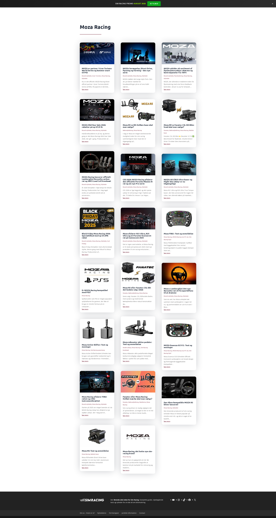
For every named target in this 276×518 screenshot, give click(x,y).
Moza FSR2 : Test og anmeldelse (178, 233)
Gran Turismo (96, 76)
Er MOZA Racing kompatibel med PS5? (95, 291)
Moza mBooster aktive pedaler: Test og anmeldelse (137, 343)
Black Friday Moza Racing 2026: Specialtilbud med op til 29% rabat (96, 235)
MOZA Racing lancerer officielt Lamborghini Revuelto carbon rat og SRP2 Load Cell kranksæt (96, 179)
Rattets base (95, 454)
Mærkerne (142, 402)
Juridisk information (129, 513)
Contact (142, 513)
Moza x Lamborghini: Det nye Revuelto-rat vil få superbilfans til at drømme (178, 290)
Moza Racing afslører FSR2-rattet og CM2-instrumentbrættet (94, 398)
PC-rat (186, 237)
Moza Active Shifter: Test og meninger (95, 345)
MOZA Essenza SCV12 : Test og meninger (178, 346)
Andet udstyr (127, 347)
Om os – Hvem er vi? (87, 513)
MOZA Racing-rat (178, 237)
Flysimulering (178, 76)
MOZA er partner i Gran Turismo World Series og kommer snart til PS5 (97, 70)
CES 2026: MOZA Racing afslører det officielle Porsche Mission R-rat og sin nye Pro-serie (138, 181)
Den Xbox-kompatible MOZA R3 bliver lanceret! (178, 403)
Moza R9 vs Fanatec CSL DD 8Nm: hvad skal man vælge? (179, 126)
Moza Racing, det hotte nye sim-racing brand (137, 452)
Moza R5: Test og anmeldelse (95, 450)
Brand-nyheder (87, 76)
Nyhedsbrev (101, 513)
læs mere (85, 89)
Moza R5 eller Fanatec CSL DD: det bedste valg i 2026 (137, 288)
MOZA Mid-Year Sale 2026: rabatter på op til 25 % (94, 126)
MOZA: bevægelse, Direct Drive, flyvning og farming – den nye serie (137, 70)
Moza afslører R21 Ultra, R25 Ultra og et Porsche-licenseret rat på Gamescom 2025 (137, 235)
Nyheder (84, 78)
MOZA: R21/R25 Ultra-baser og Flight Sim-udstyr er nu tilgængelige (178, 181)
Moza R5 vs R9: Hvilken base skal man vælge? (138, 126)
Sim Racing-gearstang (98, 350)
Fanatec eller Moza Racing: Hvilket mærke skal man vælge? (137, 397)
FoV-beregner (114, 513)
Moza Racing (106, 76)
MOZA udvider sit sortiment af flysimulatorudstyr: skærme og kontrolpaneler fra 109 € (178, 70)
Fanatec (125, 293)
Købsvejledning (128, 130)
